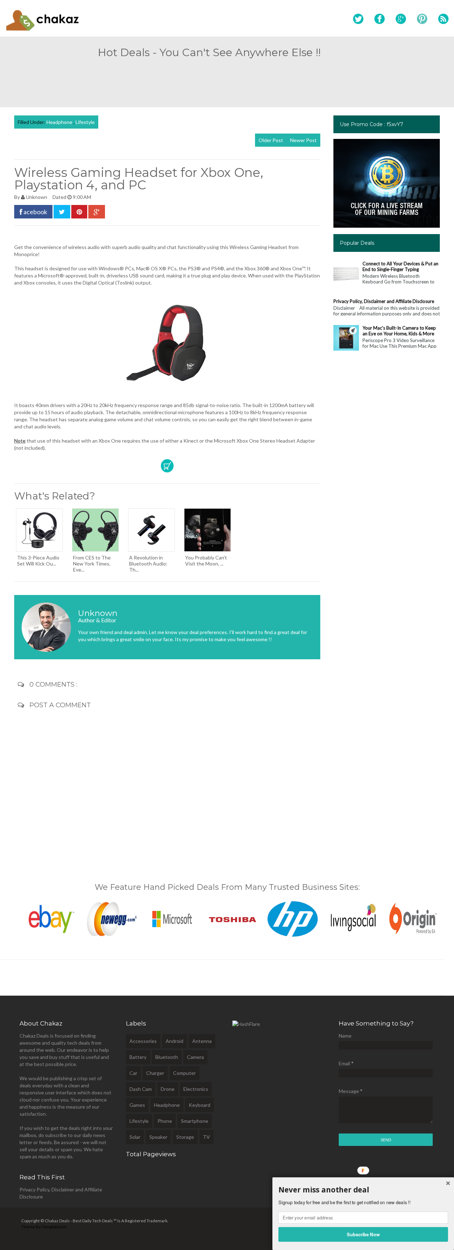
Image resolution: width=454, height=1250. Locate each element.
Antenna (202, 1041)
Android (174, 1041)
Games (137, 1105)
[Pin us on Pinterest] (422, 19)
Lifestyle (85, 122)
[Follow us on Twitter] (358, 19)
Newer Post (303, 140)
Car (133, 1073)
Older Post (271, 140)
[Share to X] (62, 211)
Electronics (195, 1089)
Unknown (37, 197)
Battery (137, 1057)
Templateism (53, 1226)
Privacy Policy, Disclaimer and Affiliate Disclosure (383, 301)
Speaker (158, 1137)
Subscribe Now (363, 1234)
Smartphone (194, 1121)
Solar (134, 1137)
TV (206, 1137)
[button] (363, 1190)
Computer (184, 1073)
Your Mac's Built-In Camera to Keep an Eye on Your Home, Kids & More (399, 330)
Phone (164, 1121)
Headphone (59, 122)
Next (447, 917)
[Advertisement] (227, 80)
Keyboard (199, 1105)
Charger (155, 1073)
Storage (185, 1137)
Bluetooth (166, 1057)
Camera (195, 1057)
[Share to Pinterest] (79, 211)
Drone (168, 1089)
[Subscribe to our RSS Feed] (443, 19)
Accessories (143, 1041)
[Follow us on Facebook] (379, 19)
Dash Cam (140, 1089)
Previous (6, 917)
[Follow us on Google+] (400, 19)
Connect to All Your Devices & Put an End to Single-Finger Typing (400, 266)
